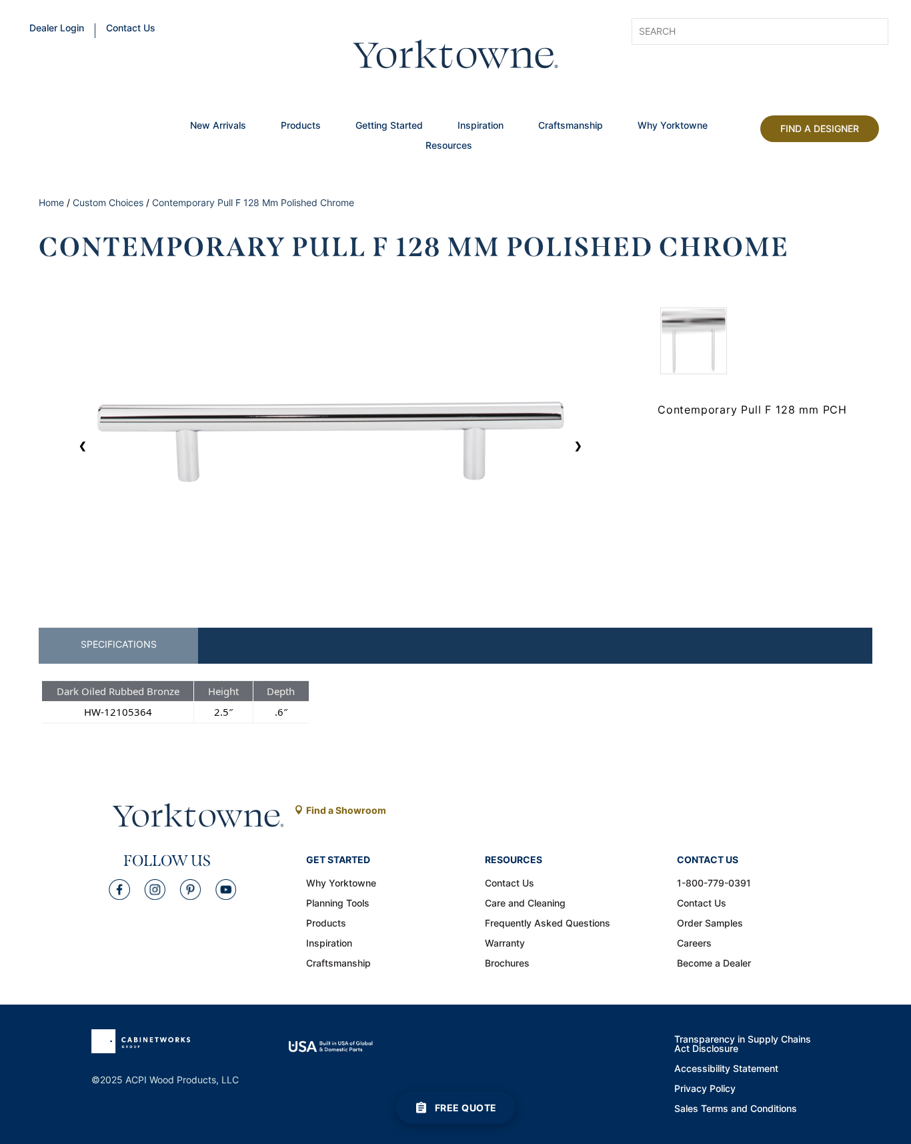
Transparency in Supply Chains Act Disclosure (742, 1045)
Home (51, 202)
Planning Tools (337, 904)
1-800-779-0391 (714, 884)
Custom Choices (108, 202)
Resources (448, 146)
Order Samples (710, 924)
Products (301, 126)
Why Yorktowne (673, 126)
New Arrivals (218, 126)
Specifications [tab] (119, 644)
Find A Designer (819, 128)
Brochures (507, 964)
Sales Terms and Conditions (735, 1109)
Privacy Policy (705, 1089)
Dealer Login (56, 28)
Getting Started (389, 126)
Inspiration (481, 126)
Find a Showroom (346, 810)
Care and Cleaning (525, 904)
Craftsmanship (570, 126)
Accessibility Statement (726, 1069)
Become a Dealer (714, 964)
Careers (694, 944)
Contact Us (130, 28)
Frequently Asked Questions (547, 924)
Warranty (505, 944)
